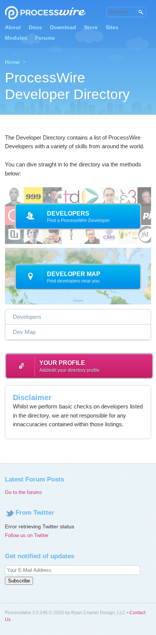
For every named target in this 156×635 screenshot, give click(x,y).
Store (91, 27)
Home (12, 62)
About (13, 27)
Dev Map (24, 332)
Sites (112, 27)
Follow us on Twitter (26, 535)
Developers (27, 317)
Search (140, 12)
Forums (45, 38)
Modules (16, 38)
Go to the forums (23, 492)
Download (63, 27)
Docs (35, 27)
